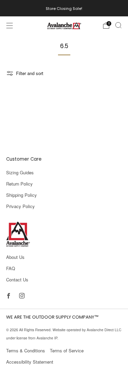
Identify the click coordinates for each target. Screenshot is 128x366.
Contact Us (17, 279)
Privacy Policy (20, 206)
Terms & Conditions (25, 350)
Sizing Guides (20, 172)
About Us (15, 257)
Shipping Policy (21, 195)
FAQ (10, 268)
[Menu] (9, 25)
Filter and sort (29, 73)
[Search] (118, 25)
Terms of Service (67, 350)
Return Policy (19, 183)
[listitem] (64, 8)
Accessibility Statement (29, 361)
